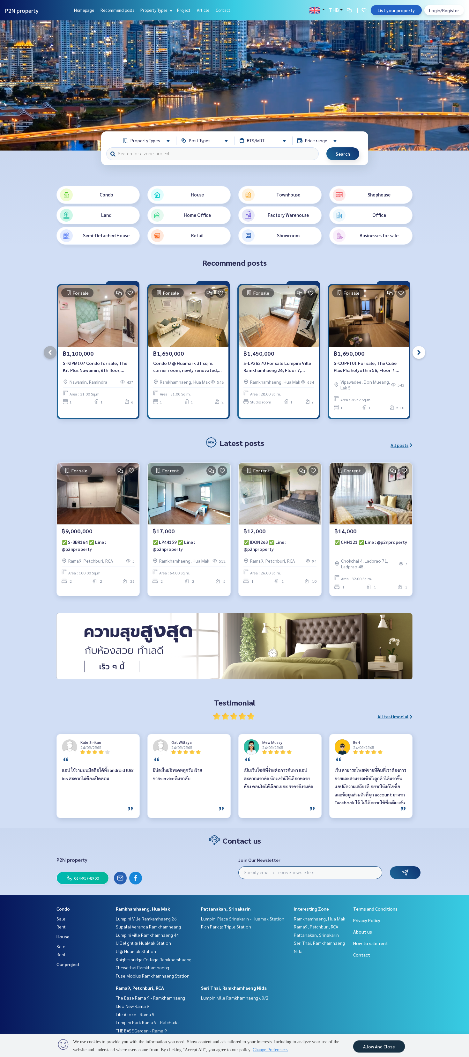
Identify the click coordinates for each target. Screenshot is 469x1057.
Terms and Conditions (375, 909)
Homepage (84, 10)
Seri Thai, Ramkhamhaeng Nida (234, 988)
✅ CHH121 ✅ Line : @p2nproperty (370, 542)
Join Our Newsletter (259, 860)
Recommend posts (117, 10)
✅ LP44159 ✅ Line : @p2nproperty (174, 545)
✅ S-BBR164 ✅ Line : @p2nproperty (84, 545)
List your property (396, 10)
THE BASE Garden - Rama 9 (141, 1030)
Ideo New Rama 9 (132, 1006)
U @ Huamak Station (136, 951)
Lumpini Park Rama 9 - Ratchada (147, 1022)
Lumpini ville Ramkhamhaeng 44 (147, 935)
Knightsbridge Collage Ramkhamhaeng (153, 959)
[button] (459, 85)
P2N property (22, 10)
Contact (223, 10)
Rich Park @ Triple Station (226, 926)
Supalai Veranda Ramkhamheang (148, 926)
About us (362, 932)
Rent (61, 926)
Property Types (154, 10)
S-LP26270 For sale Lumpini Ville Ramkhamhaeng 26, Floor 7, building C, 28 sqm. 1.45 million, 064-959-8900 (277, 367)
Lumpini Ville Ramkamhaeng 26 (146, 918)
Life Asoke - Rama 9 (135, 1014)
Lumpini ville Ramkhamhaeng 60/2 (235, 998)
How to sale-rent (370, 943)
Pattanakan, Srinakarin (226, 909)
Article (203, 10)
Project (183, 10)
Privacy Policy (366, 920)
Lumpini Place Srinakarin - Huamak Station (242, 918)
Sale (60, 918)
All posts (399, 445)
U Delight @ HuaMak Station (143, 943)
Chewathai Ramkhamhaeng (142, 967)
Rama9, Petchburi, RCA (140, 988)
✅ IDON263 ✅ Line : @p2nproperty (264, 545)
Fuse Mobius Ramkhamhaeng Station (153, 976)
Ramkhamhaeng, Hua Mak (143, 909)
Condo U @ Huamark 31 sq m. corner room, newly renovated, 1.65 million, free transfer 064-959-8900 (185, 367)
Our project (68, 964)
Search (343, 154)
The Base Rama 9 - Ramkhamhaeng (150, 998)
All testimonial (392, 716)
